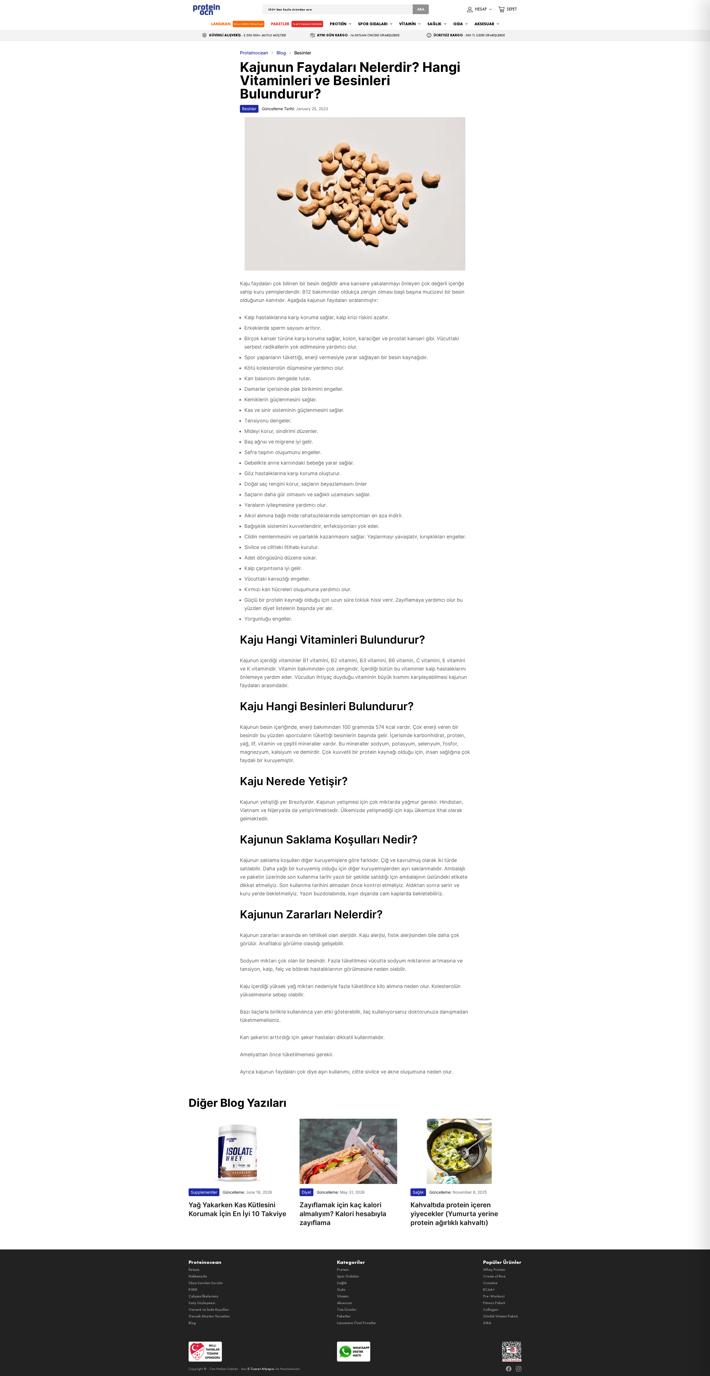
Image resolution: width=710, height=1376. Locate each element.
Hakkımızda (198, 1276)
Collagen (490, 1309)
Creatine (490, 1282)
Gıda (341, 1289)
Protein (343, 1269)
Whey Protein (494, 1269)
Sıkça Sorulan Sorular (206, 1282)
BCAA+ (489, 1289)
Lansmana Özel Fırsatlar (356, 1322)
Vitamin (343, 1296)
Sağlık (342, 1282)
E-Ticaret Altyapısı (261, 1369)
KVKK (193, 1289)
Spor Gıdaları (348, 1276)
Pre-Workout (493, 1296)
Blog (192, 1322)
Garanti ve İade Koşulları (209, 1309)
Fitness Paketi (494, 1302)
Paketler (344, 1316)
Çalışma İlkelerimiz (203, 1296)
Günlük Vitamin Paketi (500, 1316)
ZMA (487, 1322)
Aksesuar (344, 1302)
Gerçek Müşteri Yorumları (209, 1316)
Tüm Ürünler (346, 1309)
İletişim (194, 1269)
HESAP (481, 9)
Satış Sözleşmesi (202, 1302)
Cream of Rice (494, 1276)
